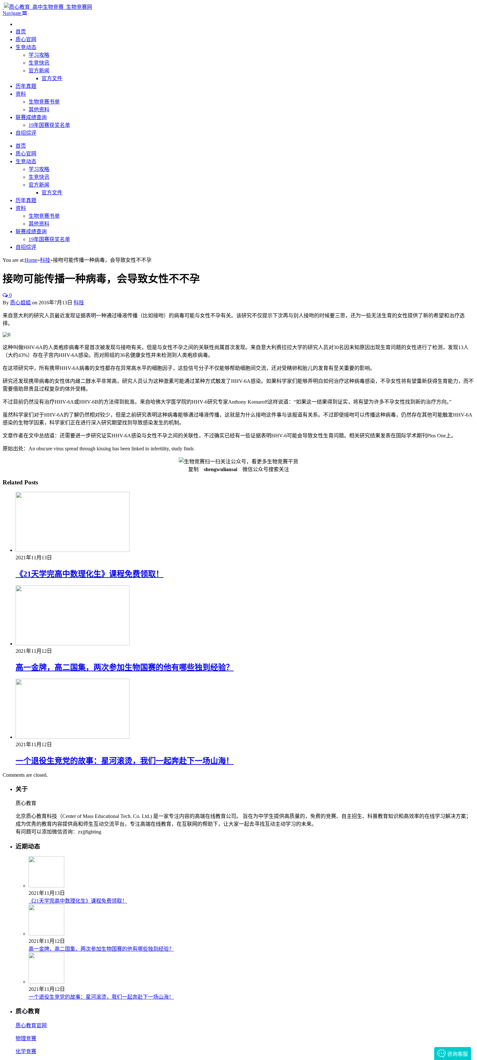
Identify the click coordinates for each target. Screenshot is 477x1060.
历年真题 (26, 86)
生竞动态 (26, 47)
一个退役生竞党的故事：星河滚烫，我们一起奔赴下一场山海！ (125, 761)
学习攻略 (39, 55)
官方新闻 (39, 70)
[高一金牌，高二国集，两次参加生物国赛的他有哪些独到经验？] (72, 643)
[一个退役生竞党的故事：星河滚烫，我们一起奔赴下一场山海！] (72, 737)
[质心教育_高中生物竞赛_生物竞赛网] (47, 7)
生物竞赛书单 (44, 101)
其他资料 (39, 109)
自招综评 (26, 133)
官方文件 (52, 78)
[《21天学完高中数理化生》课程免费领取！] (72, 550)
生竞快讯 (39, 63)
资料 (21, 94)
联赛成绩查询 (31, 117)
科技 (79, 302)
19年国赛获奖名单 (49, 125)
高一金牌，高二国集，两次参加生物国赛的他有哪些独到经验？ (125, 667)
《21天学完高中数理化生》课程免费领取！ (90, 574)
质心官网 (26, 39)
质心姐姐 (20, 302)
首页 (21, 31)
